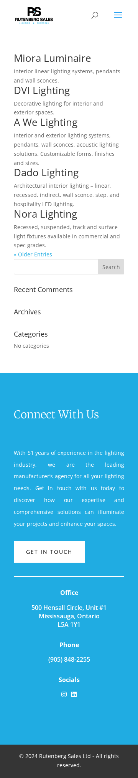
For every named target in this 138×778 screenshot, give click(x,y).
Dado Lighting (46, 172)
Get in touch (49, 551)
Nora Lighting (45, 214)
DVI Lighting (42, 90)
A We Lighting (45, 122)
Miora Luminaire (52, 58)
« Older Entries (33, 254)
